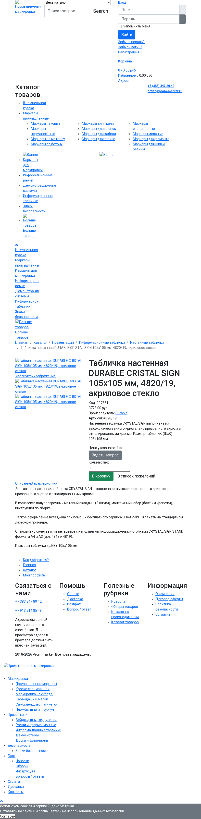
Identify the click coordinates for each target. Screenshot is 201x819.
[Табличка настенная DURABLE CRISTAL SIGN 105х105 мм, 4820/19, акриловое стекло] (49, 386)
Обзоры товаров (124, 607)
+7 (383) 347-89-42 (161, 86)
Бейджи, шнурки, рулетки (36, 720)
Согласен (7, 816)
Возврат (74, 604)
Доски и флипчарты (32, 740)
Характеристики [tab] (44, 483)
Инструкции (25, 771)
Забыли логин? (130, 47)
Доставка (75, 599)
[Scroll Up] (1, 801)
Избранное (128, 75)
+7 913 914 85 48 (28, 610)
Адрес (123, 81)
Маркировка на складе (34, 694)
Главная (29, 565)
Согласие (163, 614)
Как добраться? (36, 560)
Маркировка (18, 679)
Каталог (29, 570)
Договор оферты (169, 599)
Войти (126, 34)
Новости (118, 601)
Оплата (73, 594)
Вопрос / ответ (79, 609)
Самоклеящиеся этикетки (37, 704)
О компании (165, 594)
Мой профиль (34, 575)
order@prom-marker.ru (165, 91)
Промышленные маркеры (36, 684)
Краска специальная (33, 689)
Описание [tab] (23, 483)
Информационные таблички (38, 730)
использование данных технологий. (96, 811)
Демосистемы (27, 735)
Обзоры (22, 766)
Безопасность (19, 745)
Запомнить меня (136, 26)
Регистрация (128, 52)
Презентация (18, 715)
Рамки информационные (36, 725)
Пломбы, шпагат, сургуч (35, 709)
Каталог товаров (125, 622)
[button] (124, 2)
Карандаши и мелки (32, 699)
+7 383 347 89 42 (28, 601)
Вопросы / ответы (30, 776)
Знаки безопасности (32, 751)
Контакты (16, 792)
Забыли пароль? (131, 42)
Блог (11, 756)
